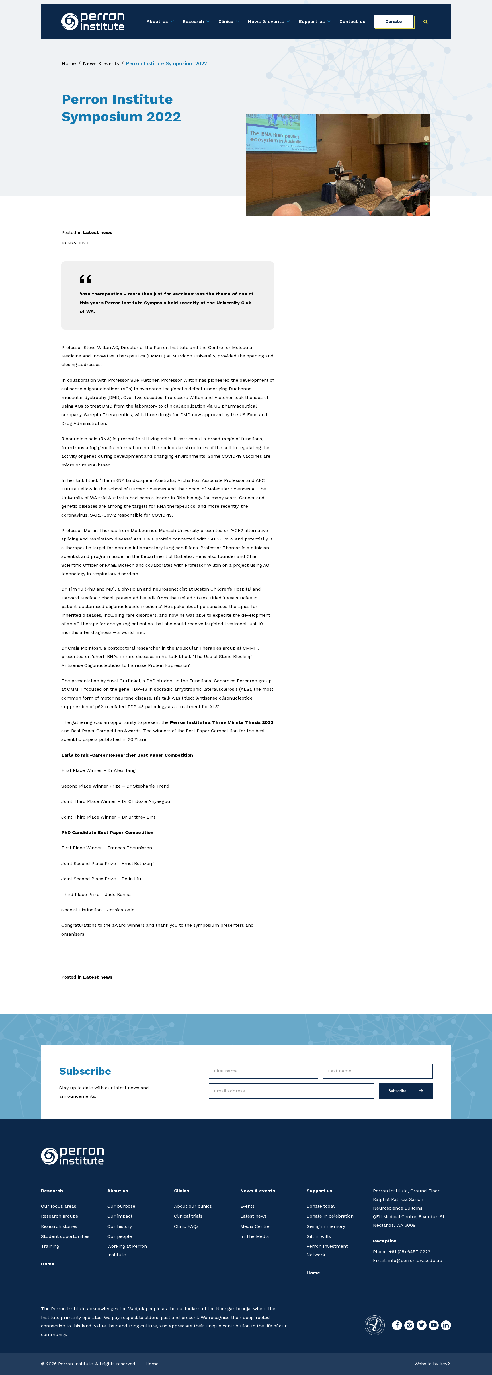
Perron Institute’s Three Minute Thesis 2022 (222, 722)
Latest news (97, 232)
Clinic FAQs (186, 1226)
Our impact (119, 1216)
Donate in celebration (330, 1216)
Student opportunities (65, 1236)
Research (193, 21)
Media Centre (255, 1226)
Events (247, 1206)
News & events (266, 21)
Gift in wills (319, 1236)
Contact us (352, 21)
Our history (119, 1226)
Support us (312, 21)
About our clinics (193, 1206)
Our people (119, 1236)
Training (50, 1246)
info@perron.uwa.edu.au (407, 1260)
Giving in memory (326, 1226)
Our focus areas (58, 1206)
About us (157, 21)
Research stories (59, 1226)
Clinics (225, 21)
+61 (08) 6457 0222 (401, 1251)
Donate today (321, 1206)
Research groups (59, 1216)
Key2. (445, 1363)
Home (69, 63)
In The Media (254, 1236)
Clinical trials (188, 1216)
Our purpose (121, 1206)
